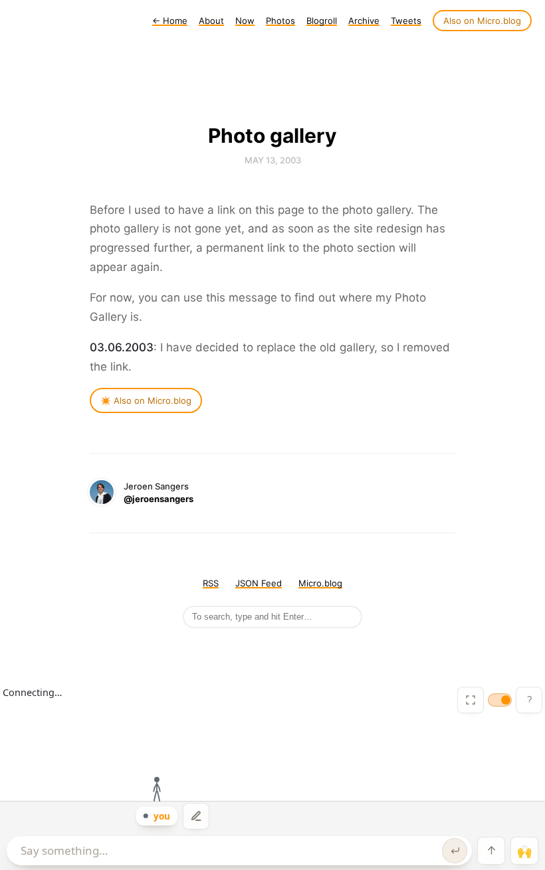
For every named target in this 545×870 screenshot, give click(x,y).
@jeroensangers (158, 498)
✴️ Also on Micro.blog (145, 400)
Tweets (406, 20)
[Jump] (491, 851)
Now (245, 20)
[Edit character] (196, 816)
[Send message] (454, 850)
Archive (364, 20)
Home (169, 20)
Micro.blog (320, 583)
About (211, 20)
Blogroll (321, 20)
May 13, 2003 (273, 160)
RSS (211, 583)
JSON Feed (258, 583)
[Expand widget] (470, 700)
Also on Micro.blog (482, 20)
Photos (280, 20)
